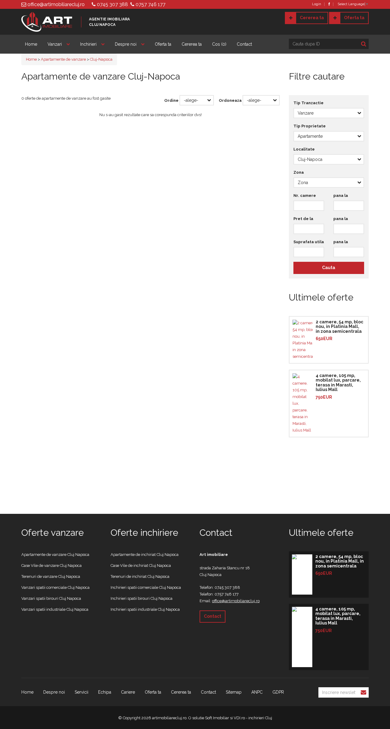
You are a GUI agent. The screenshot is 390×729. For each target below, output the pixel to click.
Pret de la (303, 218)
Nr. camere (304, 195)
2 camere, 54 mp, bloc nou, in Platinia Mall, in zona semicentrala (339, 326)
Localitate (304, 149)
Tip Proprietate (309, 126)
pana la (340, 195)
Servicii (81, 692)
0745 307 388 (112, 4)
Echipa (104, 692)
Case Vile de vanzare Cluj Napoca (51, 565)
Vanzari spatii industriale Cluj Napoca (54, 609)
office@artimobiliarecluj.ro (55, 4)
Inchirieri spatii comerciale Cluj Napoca (146, 587)
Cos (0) (219, 44)
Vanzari (55, 44)
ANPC (257, 692)
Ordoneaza (230, 100)
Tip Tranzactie (308, 103)
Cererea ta (312, 17)
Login (316, 4)
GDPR (278, 692)
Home (31, 44)
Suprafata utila (308, 242)
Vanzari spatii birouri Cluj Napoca (51, 598)
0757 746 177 (149, 4)
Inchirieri (88, 44)
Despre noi (125, 44)
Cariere (128, 692)
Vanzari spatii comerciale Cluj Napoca (55, 587)
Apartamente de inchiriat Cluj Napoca (145, 554)
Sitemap (234, 692)
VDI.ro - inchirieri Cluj (253, 718)
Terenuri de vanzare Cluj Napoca (50, 576)
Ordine (171, 100)
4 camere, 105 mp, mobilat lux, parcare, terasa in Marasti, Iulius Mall (338, 382)
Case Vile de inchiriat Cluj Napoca (141, 565)
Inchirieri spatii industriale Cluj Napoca (145, 609)
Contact (244, 44)
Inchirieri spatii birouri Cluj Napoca (141, 598)
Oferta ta (354, 17)
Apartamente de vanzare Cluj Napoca (55, 554)
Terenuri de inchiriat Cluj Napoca (140, 576)
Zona (298, 172)
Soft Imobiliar (217, 718)
